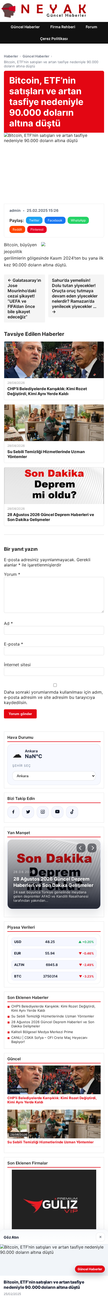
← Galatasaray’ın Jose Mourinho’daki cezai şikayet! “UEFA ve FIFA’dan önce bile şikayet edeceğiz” (24, 298)
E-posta (13, 644)
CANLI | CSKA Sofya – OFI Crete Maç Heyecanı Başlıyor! (49, 1039)
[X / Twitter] (28, 812)
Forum (91, 27)
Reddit (17, 229)
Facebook (55, 220)
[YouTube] (57, 812)
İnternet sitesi (17, 664)
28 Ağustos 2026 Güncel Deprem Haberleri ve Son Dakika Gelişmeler (52, 1024)
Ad (8, 623)
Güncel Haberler (25, 27)
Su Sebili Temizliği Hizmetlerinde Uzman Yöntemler (52, 1016)
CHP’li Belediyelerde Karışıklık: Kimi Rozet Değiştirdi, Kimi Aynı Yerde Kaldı (53, 1008)
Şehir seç (21, 766)
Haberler (11, 56)
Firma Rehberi (62, 27)
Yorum (12, 574)
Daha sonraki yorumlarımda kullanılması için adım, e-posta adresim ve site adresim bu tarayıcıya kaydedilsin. (53, 697)
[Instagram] (43, 812)
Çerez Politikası (54, 38)
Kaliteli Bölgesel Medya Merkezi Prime (42, 1032)
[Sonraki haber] (92, 848)
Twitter (34, 220)
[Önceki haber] (81, 848)
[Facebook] (13, 812)
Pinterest (37, 229)
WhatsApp (78, 220)
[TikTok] (72, 812)
